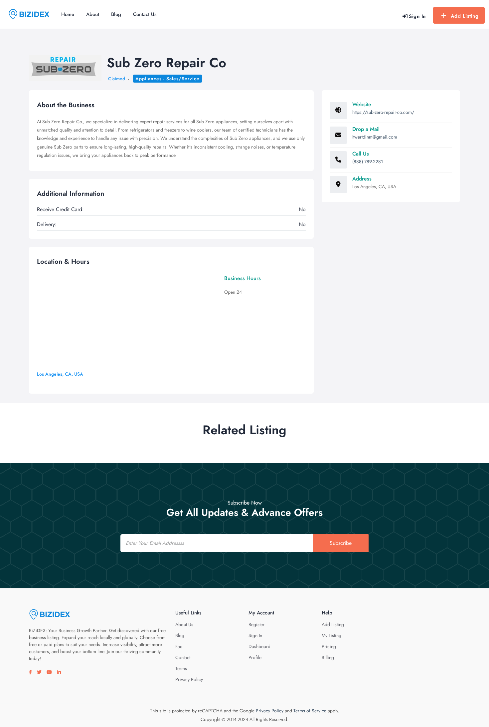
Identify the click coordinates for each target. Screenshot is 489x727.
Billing (328, 657)
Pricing (329, 646)
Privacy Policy (189, 679)
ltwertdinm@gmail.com (374, 137)
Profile (254, 657)
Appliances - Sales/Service (167, 78)
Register (256, 624)
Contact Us (144, 14)
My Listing (331, 635)
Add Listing (465, 16)
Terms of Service (309, 710)
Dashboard (259, 646)
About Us (184, 624)
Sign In (255, 635)
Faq (179, 646)
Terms (181, 668)
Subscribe (341, 543)
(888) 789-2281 (367, 161)
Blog (116, 14)
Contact (182, 657)
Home (67, 14)
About (92, 14)
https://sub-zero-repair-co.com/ (383, 112)
